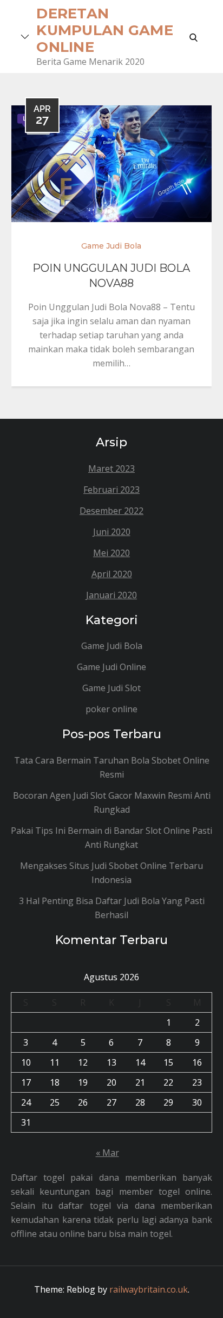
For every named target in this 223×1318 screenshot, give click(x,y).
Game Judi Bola (111, 246)
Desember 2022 (111, 511)
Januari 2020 (111, 595)
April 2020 (111, 574)
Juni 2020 (111, 532)
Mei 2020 (111, 553)
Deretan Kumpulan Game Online (104, 30)
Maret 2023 (111, 468)
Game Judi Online (111, 667)
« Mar (107, 1153)
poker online (111, 709)
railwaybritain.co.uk (148, 1289)
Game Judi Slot (111, 688)
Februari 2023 (111, 490)
